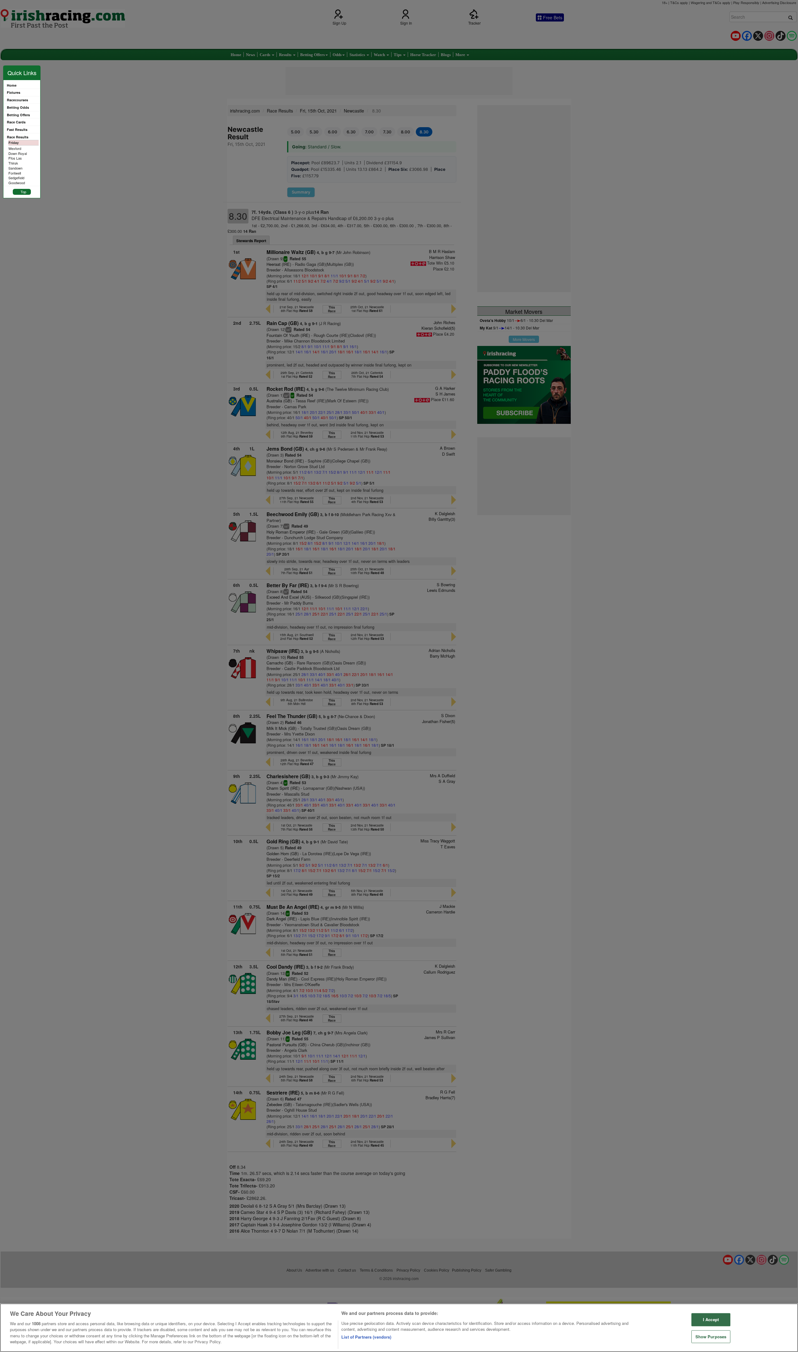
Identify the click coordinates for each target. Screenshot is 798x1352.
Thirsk (13, 163)
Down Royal (17, 153)
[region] (399, 1327)
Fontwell (14, 172)
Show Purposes (711, 1337)
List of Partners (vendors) (366, 1337)
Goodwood (16, 182)
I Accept (711, 1319)
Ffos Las (15, 158)
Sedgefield (16, 177)
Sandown (15, 167)
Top (23, 191)
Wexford (14, 148)
